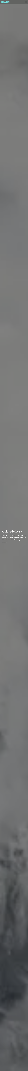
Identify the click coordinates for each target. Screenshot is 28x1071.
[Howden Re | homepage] (5, 2)
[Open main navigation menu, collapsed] (26, 2)
